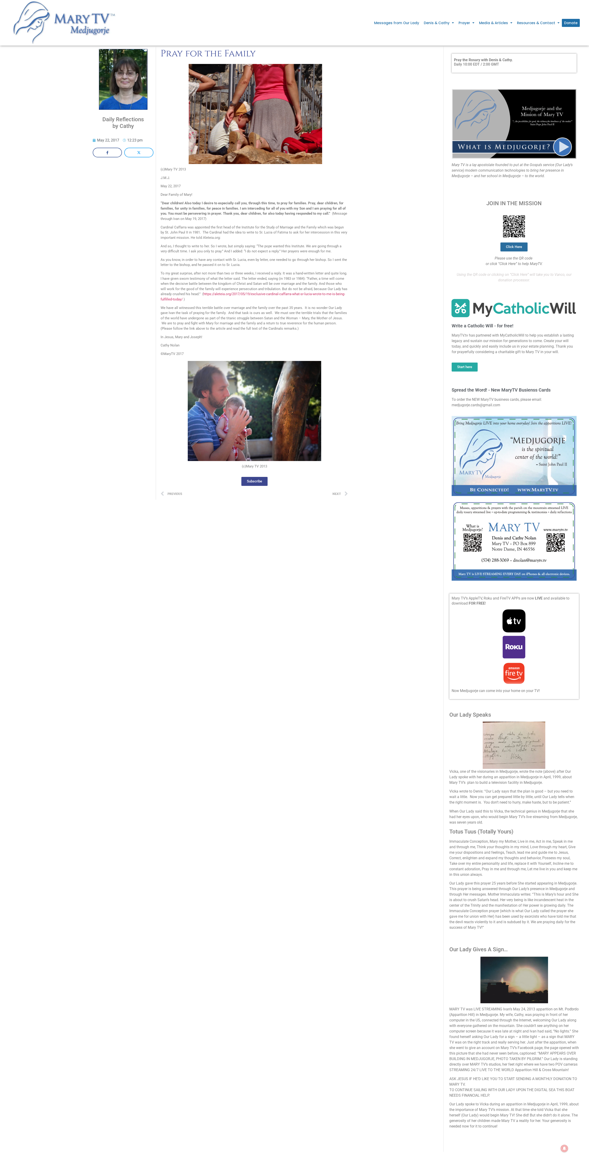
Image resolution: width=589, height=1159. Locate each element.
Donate (570, 22)
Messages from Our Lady (396, 22)
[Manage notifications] (564, 1148)
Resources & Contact (536, 22)
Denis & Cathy (437, 22)
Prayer (464, 22)
